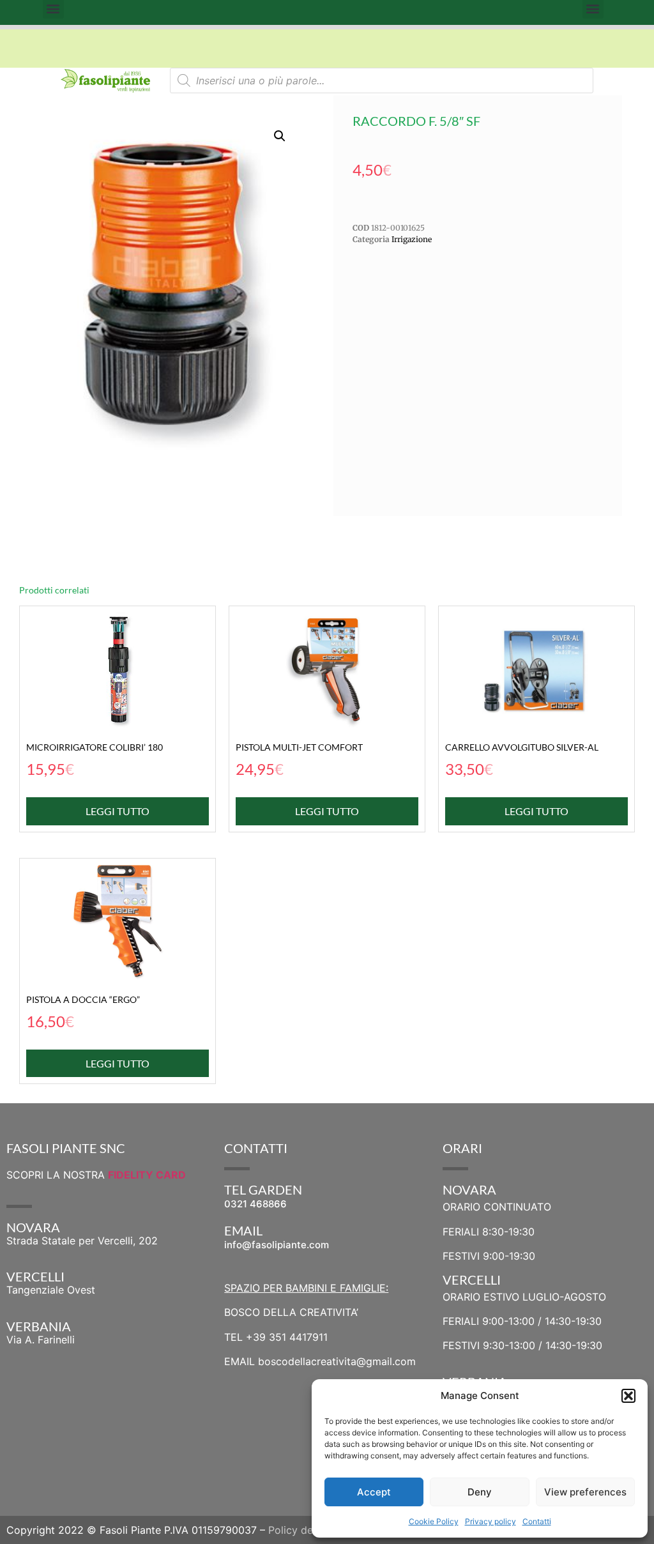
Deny (480, 1492)
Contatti (536, 1521)
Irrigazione (412, 239)
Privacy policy (490, 1521)
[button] (628, 1395)
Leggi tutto (117, 811)
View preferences (585, 1492)
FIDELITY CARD (147, 1174)
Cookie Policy (434, 1521)
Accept (374, 1492)
